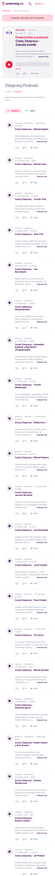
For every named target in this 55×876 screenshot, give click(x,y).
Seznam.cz (39, 4)
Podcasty (6, 11)
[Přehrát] (9, 64)
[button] (25, 73)
